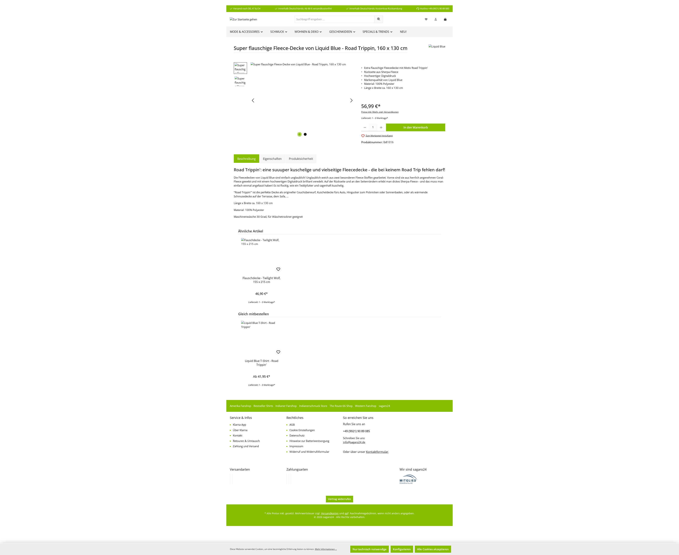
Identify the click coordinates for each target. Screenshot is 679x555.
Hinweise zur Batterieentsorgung (309, 441)
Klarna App (239, 424)
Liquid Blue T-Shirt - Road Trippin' (261, 363)
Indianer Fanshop (286, 406)
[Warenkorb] (445, 19)
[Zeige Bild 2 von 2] (305, 134)
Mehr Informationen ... (326, 549)
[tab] (246, 158)
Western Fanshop (365, 406)
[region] (294, 100)
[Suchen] (379, 19)
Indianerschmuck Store (313, 406)
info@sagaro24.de (354, 442)
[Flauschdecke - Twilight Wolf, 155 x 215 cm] (261, 255)
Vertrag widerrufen (339, 499)
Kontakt (237, 435)
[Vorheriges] (253, 100)
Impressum (296, 446)
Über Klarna (240, 430)
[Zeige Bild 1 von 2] (299, 134)
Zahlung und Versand (246, 446)
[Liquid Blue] (437, 49)
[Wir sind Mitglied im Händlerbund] (409, 478)
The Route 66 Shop (341, 406)
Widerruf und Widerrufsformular (309, 451)
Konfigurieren (402, 549)
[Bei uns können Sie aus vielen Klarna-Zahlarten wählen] (286, 479)
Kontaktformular (377, 452)
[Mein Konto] (436, 19)
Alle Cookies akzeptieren (433, 549)
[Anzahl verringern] (364, 127)
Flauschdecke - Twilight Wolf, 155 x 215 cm (261, 280)
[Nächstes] (351, 100)
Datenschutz (296, 435)
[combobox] (335, 19)
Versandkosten (330, 513)
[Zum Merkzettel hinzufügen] (278, 269)
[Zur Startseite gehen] (243, 19)
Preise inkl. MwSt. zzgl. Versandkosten (380, 111)
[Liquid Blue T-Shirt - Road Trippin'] (261, 338)
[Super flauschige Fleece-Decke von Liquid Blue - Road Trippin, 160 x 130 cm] (302, 100)
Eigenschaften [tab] (272, 159)
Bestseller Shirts (263, 406)
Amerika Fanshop (240, 406)
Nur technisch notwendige (370, 549)
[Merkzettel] (426, 19)
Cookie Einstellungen (302, 430)
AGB (292, 424)
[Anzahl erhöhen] (381, 127)
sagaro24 (384, 406)
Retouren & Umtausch (246, 441)
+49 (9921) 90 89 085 (356, 431)
